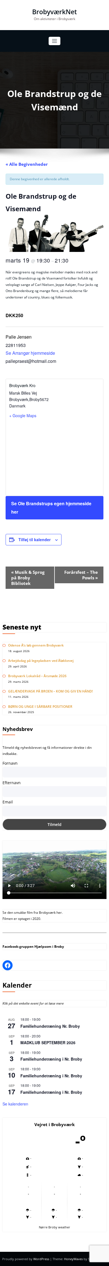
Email (8, 802)
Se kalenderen (15, 1104)
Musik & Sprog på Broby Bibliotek (27, 577)
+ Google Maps (22, 415)
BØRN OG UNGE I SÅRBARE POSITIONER (40, 706)
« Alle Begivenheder (27, 164)
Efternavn (12, 782)
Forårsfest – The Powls (81, 574)
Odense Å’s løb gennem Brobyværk (36, 645)
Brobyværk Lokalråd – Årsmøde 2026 (37, 676)
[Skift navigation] (55, 41)
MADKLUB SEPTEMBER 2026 (47, 1042)
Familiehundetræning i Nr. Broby (51, 1059)
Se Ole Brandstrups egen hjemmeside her (51, 507)
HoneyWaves (73, 1259)
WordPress (41, 1259)
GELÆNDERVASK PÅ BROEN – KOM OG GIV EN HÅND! (50, 691)
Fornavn (10, 763)
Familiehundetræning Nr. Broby (50, 1026)
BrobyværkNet (54, 12)
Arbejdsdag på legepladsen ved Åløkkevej (41, 660)
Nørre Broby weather (54, 1227)
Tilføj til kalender (34, 539)
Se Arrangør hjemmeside (30, 353)
